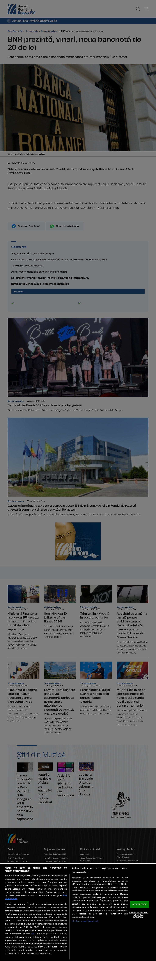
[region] (78, 912)
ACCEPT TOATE (139, 905)
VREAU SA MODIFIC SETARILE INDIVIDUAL (138, 915)
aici (32, 934)
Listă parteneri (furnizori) (85, 921)
